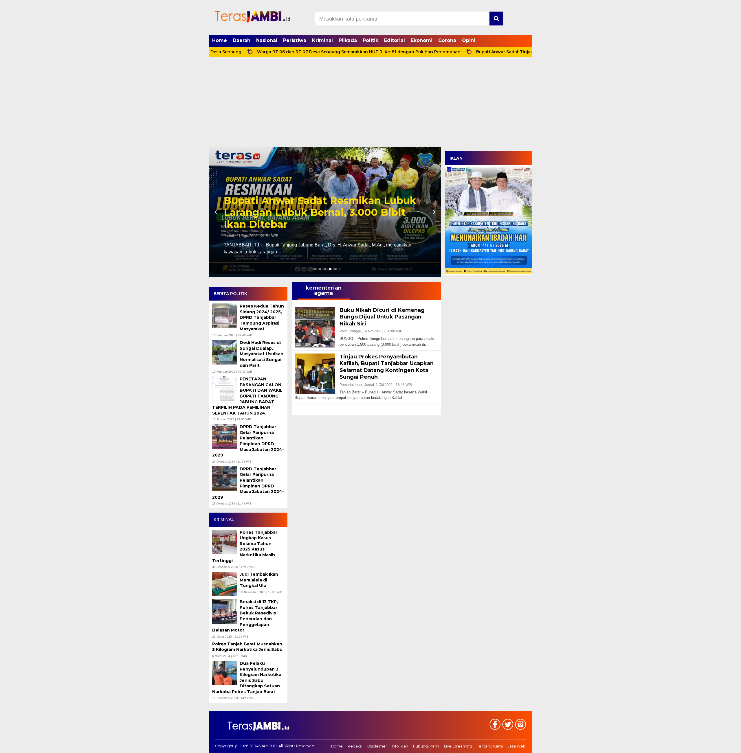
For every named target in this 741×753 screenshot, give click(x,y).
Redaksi (355, 746)
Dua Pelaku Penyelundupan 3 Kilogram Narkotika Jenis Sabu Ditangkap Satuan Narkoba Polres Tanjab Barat (246, 677)
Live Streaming (458, 746)
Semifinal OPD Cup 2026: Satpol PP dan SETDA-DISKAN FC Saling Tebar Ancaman (325, 212)
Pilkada (348, 40)
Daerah (241, 40)
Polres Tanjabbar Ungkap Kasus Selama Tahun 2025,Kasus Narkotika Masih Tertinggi (244, 546)
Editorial (394, 40)
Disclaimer (377, 746)
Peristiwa (294, 40)
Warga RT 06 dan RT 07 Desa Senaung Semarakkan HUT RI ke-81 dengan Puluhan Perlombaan (324, 52)
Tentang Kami (490, 746)
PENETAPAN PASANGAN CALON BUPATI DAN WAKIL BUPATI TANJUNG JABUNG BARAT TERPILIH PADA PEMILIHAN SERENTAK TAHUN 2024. (247, 396)
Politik (370, 40)
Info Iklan (400, 746)
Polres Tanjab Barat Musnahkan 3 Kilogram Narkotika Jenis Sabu (248, 646)
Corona (447, 40)
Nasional (266, 40)
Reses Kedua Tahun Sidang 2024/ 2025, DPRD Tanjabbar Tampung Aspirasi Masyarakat (262, 317)
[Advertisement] (370, 103)
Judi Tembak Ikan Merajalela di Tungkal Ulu (259, 580)
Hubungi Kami (426, 746)
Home (219, 40)
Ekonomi (421, 40)
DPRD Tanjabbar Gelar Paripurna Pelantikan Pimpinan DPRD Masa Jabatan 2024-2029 (248, 441)
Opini (468, 40)
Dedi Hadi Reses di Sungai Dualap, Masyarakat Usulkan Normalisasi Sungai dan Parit (261, 354)
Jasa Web (517, 746)
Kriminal (322, 40)
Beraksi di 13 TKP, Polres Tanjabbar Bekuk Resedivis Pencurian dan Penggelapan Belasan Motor (245, 616)
